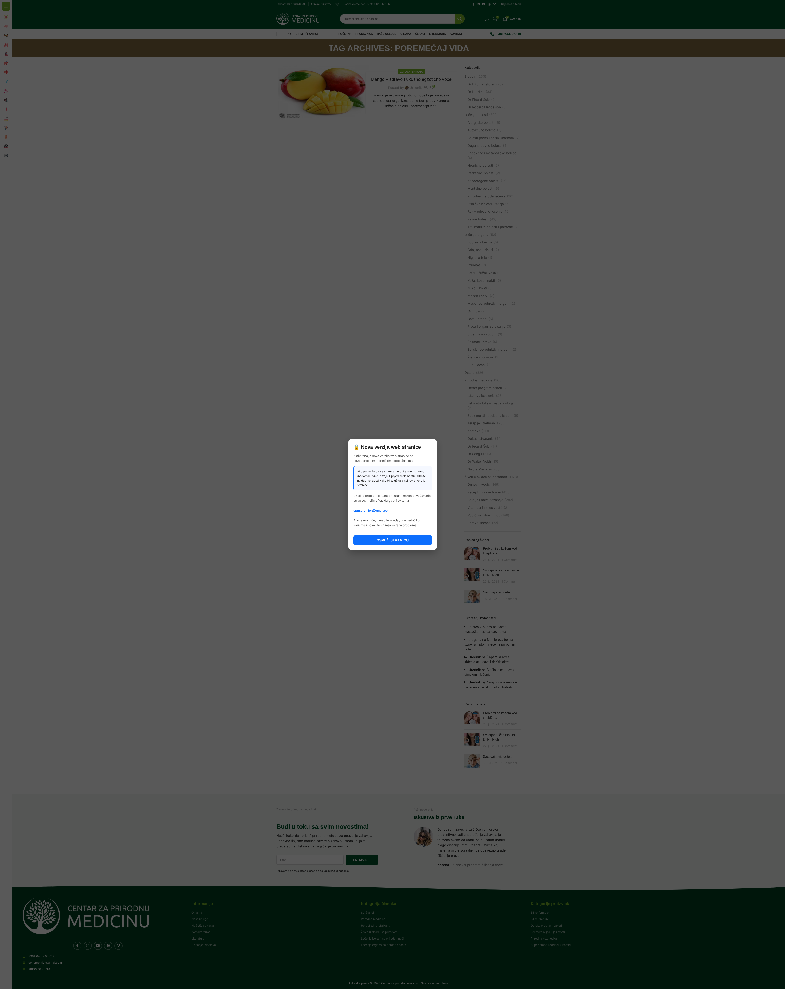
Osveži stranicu (393, 540)
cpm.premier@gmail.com (371, 510)
